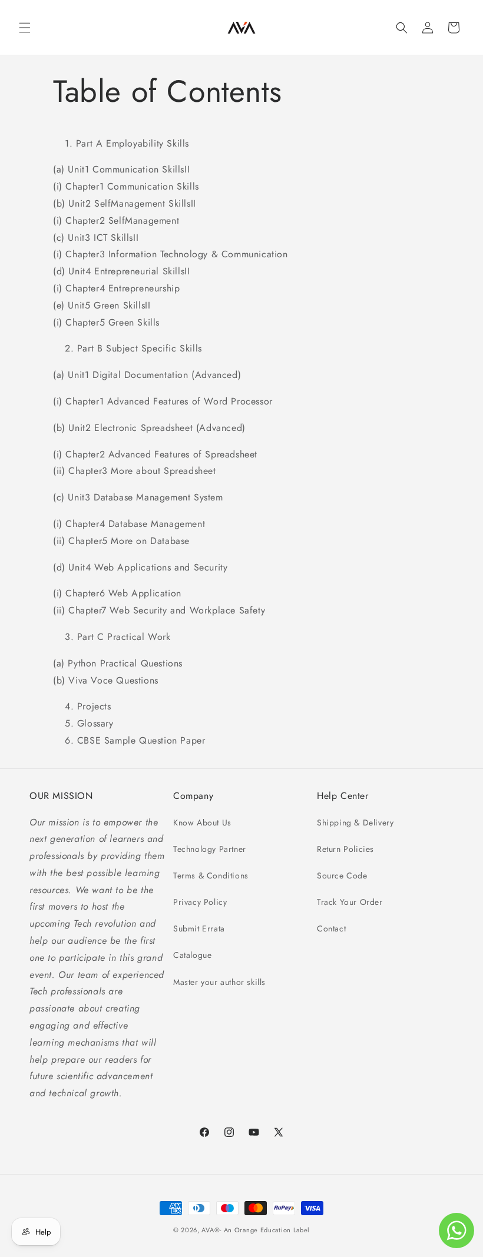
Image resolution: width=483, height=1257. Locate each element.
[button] (25, 28)
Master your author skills (219, 982)
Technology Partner (209, 849)
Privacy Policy (200, 902)
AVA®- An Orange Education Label (255, 1230)
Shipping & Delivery (355, 822)
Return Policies (345, 849)
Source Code (342, 875)
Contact (331, 928)
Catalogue (192, 955)
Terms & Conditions (211, 875)
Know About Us (202, 822)
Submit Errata (199, 928)
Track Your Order (350, 902)
